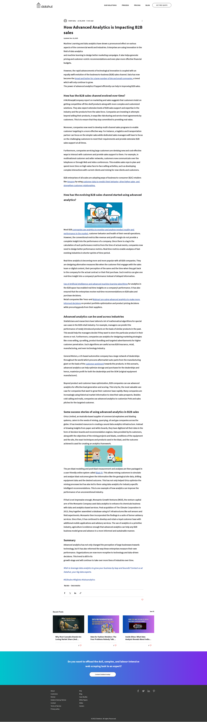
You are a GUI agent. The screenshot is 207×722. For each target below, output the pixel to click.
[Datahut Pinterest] (154, 691)
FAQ (80, 691)
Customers (54, 694)
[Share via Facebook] (65, 593)
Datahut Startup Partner (58, 700)
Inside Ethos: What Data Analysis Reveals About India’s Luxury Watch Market (138, 638)
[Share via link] (80, 593)
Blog (80, 694)
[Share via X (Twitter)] (70, 593)
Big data (66, 585)
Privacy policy (55, 709)
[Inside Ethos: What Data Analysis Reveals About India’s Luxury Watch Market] (138, 624)
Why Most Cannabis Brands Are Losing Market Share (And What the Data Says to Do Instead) (68, 638)
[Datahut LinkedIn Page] (148, 691)
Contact (53, 703)
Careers (81, 706)
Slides (81, 703)
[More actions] (142, 20)
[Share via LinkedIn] (75, 593)
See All (152, 611)
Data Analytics (75, 585)
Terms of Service (56, 706)
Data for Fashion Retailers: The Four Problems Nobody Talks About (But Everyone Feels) (103, 638)
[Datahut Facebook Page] (138, 691)
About (53, 691)
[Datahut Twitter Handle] (143, 691)
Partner (53, 697)
